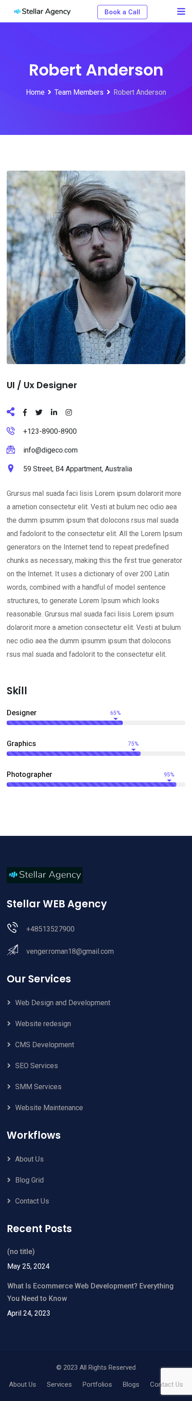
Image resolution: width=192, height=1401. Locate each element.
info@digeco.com (50, 450)
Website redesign (43, 1023)
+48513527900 (50, 929)
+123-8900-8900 (50, 431)
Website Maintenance (49, 1107)
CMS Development (44, 1044)
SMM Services (38, 1086)
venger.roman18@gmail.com (70, 951)
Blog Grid (29, 1180)
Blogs (131, 1384)
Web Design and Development (62, 1002)
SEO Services (36, 1065)
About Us (29, 1159)
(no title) (21, 1251)
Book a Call (122, 12)
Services (59, 1384)
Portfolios (97, 1384)
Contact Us (32, 1201)
